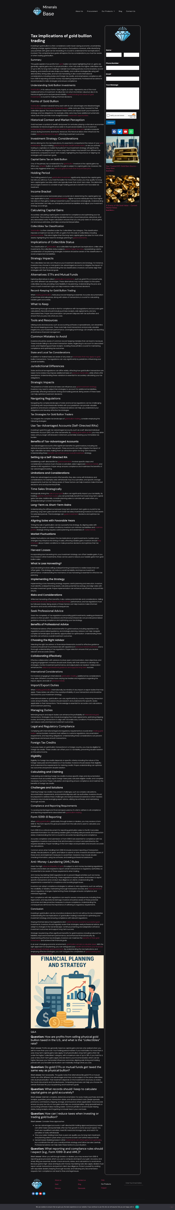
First (107, 58)
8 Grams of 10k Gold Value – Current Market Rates (121, 206)
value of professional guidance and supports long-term (64, 667)
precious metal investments (87, 647)
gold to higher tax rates (74, 249)
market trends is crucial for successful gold (83, 922)
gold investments (80, 238)
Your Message (112, 85)
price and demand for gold (47, 134)
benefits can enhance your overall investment (66, 453)
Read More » (110, 171)
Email (109, 74)
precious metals (37, 235)
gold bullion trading (72, 419)
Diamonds (81, 1188)
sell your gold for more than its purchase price (73, 168)
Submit (111, 122)
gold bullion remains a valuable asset (81, 944)
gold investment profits (58, 198)
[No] (171, 1207)
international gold (92, 715)
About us (58, 1180)
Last (125, 58)
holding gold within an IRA (81, 432)
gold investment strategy (86, 387)
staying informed (95, 889)
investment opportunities (78, 115)
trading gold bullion (43, 295)
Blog (120, 11)
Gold (56, 1184)
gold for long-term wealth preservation (69, 145)
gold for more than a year (47, 496)
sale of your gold (56, 493)
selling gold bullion (43, 821)
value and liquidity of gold (53, 866)
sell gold (42, 166)
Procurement (92, 11)
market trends (89, 530)
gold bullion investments (64, 279)
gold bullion (68, 163)
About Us (79, 11)
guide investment (71, 514)
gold (61, 64)
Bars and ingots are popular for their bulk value (49, 108)
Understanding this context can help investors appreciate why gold (57, 129)
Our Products (107, 11)
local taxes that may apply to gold (86, 357)
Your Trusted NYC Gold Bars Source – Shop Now (121, 167)
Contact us (82, 1180)
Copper (104, 1188)
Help (103, 1180)
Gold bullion (35, 89)
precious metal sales (80, 373)
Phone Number (113, 63)
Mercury (58, 1188)
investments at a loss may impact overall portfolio (50, 601)
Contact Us (130, 11)
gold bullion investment (61, 177)
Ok (137, 1207)
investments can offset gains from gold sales (83, 1140)
